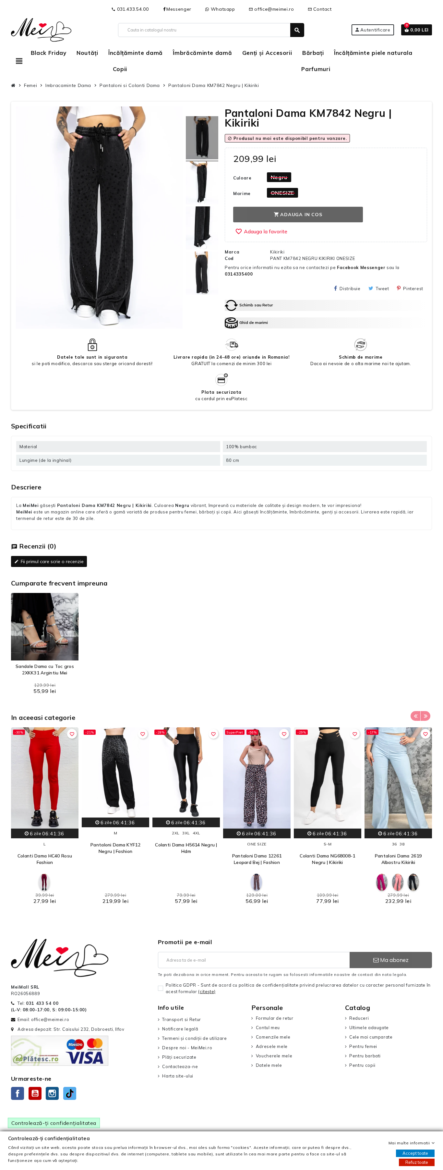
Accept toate (415, 1153)
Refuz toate (416, 1162)
